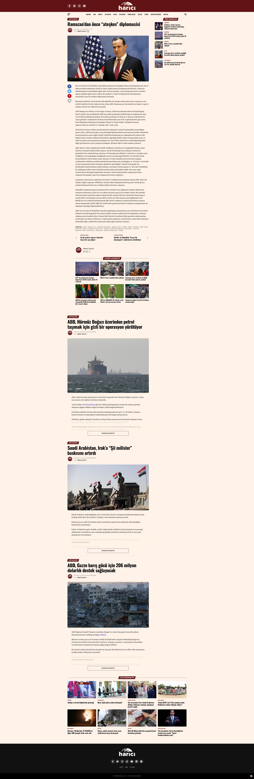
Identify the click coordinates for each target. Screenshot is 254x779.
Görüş (146, 14)
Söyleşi (140, 14)
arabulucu (92, 227)
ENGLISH (165, 14)
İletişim (132, 767)
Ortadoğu (108, 14)
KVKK (126, 767)
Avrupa (100, 14)
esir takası (144, 227)
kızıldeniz (128, 228)
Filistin (78, 228)
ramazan (100, 230)
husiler (107, 228)
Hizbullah (99, 228)
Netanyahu (91, 230)
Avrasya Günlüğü (156, 14)
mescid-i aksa (81, 230)
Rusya (115, 14)
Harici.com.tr (82, 31)
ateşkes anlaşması (104, 227)
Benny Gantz (117, 227)
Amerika (88, 14)
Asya (94, 14)
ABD (85, 227)
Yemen (121, 230)
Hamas (91, 228)
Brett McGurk (134, 227)
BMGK (125, 227)
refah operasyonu (111, 230)
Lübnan (136, 228)
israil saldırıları (117, 228)
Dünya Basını (131, 14)
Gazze (85, 228)
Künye (121, 767)
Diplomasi (122, 14)
